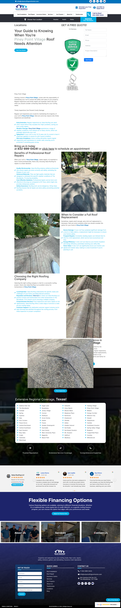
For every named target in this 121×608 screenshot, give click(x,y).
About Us (69, 14)
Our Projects (59, 14)
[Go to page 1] (74, 490)
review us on (16, 484)
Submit (21, 594)
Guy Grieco (44, 473)
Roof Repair (31, 14)
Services (50, 14)
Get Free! (88, 60)
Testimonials (79, 14)
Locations (50, 588)
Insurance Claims (41, 14)
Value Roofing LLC (17, 475)
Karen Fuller (72, 473)
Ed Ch (97, 473)
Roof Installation (22, 14)
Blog (48, 591)
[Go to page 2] (75, 490)
